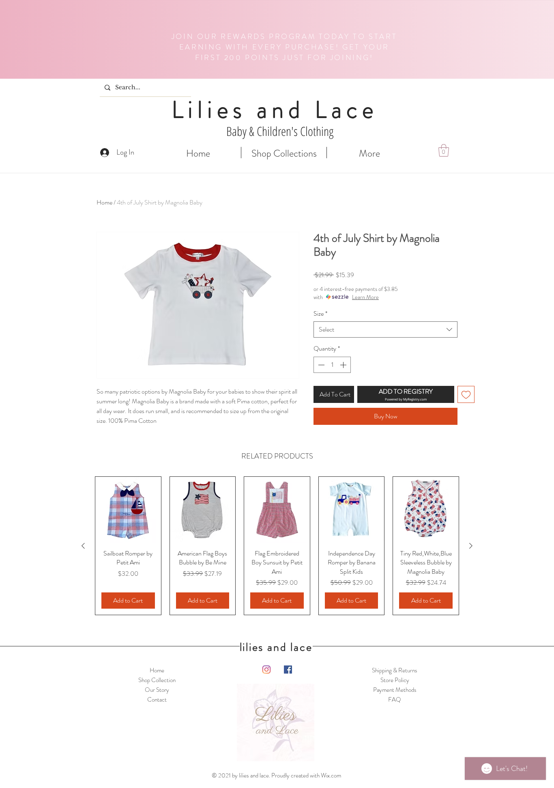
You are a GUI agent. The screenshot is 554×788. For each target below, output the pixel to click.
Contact (157, 699)
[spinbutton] (332, 364)
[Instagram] (266, 669)
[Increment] (344, 364)
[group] (277, 546)
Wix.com (331, 775)
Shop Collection (157, 680)
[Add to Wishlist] (466, 394)
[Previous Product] (83, 546)
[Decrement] (320, 364)
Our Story (157, 689)
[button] (443, 150)
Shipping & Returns (394, 670)
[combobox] (385, 329)
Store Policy (394, 680)
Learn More (365, 297)
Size (320, 313)
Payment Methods (395, 689)
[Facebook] (288, 669)
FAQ (394, 699)
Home (104, 202)
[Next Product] (471, 546)
